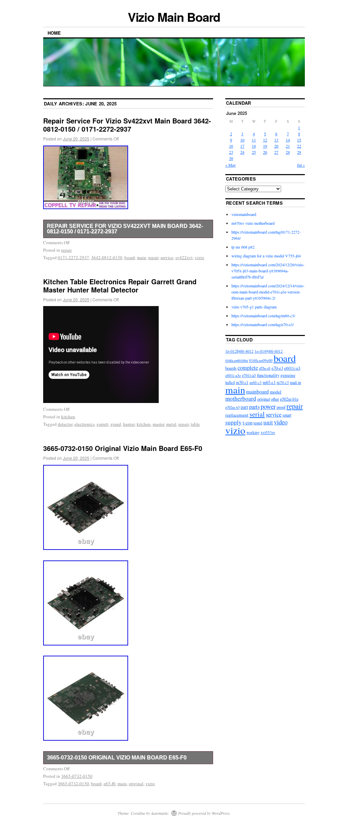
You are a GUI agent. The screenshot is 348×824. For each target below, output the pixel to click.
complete (248, 367)
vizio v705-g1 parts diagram (254, 306)
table (195, 424)
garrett (102, 424)
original (136, 783)
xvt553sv (268, 432)
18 (254, 146)
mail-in (295, 382)
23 (231, 152)
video (281, 422)
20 (276, 146)
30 (231, 158)
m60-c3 (255, 382)
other (275, 399)
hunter (129, 424)
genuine (287, 375)
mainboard (257, 391)
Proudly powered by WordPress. (204, 813)
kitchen (68, 417)
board (129, 257)
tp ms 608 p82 (243, 247)
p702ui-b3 (232, 407)
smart (286, 415)
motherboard (240, 398)
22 (299, 146)
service (166, 257)
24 (242, 152)
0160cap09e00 (261, 360)
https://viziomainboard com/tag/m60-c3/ (263, 315)
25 (254, 152)
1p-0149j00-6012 (269, 351)
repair (66, 250)
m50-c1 (242, 382)
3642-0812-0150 (106, 257)
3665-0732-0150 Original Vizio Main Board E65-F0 (122, 448)
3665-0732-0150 (76, 776)
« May (230, 165)
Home (54, 33)
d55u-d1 (265, 368)
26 (265, 152)
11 (254, 139)
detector (65, 424)
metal (171, 424)
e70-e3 (277, 368)
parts (254, 406)
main (141, 257)
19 (265, 146)
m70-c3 (283, 382)
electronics (84, 424)
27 (276, 152)
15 (299, 139)
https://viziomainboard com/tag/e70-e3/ (262, 324)
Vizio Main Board (174, 17)
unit (268, 422)
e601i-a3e (233, 375)
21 (288, 146)
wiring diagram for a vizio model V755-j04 (266, 255)
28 (288, 152)
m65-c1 (269, 382)
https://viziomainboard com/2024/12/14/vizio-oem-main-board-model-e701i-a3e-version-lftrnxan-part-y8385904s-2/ (267, 292)
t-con (248, 422)
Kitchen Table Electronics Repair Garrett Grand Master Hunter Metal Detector (119, 285)
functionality (268, 375)
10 (242, 139)
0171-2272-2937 (73, 257)
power (268, 406)
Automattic (159, 813)
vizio (199, 257)
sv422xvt (184, 257)
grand (115, 424)
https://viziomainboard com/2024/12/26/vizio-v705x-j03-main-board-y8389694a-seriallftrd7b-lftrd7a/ (267, 271)
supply (233, 422)
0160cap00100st (236, 360)
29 (299, 152)
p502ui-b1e (289, 399)
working (253, 432)
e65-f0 (110, 783)
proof (281, 407)
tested (258, 422)
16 (231, 146)
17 (242, 146)
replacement (236, 415)
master (158, 424)
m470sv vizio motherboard (253, 223)
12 (265, 139)
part (244, 407)
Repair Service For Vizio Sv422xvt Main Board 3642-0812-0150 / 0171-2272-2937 (127, 125)
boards (231, 368)
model (275, 392)
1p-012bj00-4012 (239, 351)
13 (276, 139)
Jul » (301, 165)
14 (288, 139)
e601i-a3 (292, 368)
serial (257, 414)
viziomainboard (243, 214)
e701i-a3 (249, 375)
